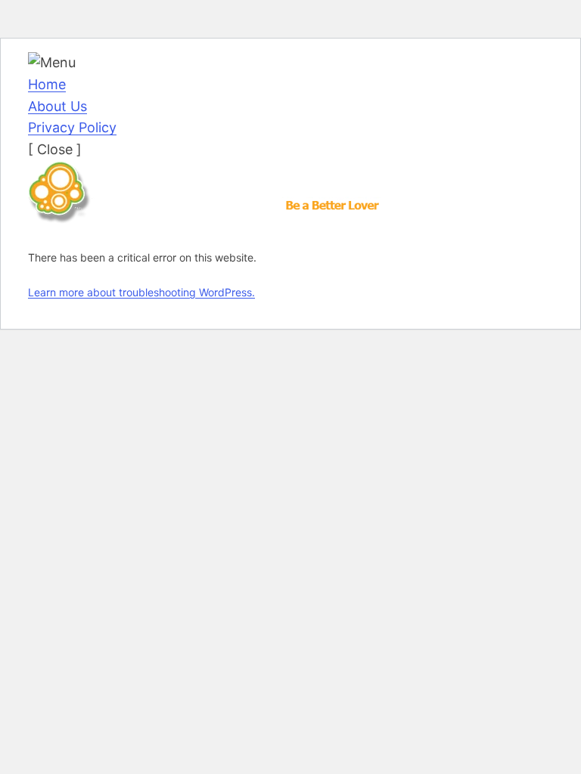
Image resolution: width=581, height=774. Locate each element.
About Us (57, 106)
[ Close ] (55, 149)
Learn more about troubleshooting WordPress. (141, 292)
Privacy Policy (72, 127)
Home (47, 84)
